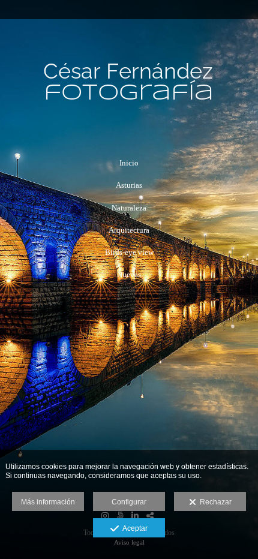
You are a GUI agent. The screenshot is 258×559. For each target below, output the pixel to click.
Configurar (129, 502)
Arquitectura (129, 230)
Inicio (129, 162)
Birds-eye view (129, 252)
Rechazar (214, 502)
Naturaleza (129, 207)
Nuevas (129, 274)
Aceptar (133, 528)
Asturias (129, 185)
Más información (48, 502)
